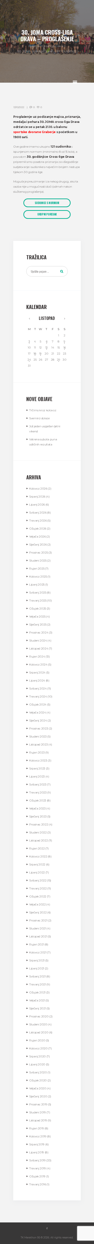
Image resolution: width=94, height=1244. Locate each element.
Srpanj (37, 496)
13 (46, 347)
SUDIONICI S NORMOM (47, 203)
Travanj (38, 520)
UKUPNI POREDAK (47, 214)
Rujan (36, 568)
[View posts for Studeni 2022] (64, 318)
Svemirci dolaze (39, 418)
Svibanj (38, 512)
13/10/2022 (18, 107)
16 (64, 347)
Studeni (38, 560)
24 (29, 359)
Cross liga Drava (52, 46)
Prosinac (38, 552)
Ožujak (37, 528)
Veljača (37, 536)
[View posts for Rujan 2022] (29, 318)
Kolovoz (38, 488)
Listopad (47, 318)
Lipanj (37, 504)
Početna (34, 46)
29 (58, 359)
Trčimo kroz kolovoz (42, 410)
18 (35, 353)
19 (40, 353)
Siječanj (38, 544)
